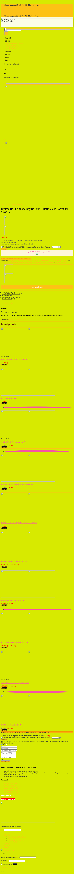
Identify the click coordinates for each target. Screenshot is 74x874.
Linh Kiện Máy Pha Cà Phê (47, 260)
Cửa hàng (7, 12)
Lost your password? (7, 867)
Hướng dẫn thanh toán (11, 789)
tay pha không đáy (61, 262)
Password (4, 861)
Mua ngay (4, 249)
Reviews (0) (8, 303)
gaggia (37, 262)
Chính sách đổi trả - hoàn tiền (13, 787)
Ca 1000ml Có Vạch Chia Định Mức (12, 725)
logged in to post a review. (17, 319)
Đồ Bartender (6, 295)
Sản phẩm (7, 835)
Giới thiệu (6, 845)
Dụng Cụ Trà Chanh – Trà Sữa (17, 837)
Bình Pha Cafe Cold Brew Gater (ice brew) (14, 561)
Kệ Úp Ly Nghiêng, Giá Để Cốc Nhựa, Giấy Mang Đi (17, 484)
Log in (14, 864)
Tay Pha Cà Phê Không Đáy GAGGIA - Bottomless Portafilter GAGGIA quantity (27, 247)
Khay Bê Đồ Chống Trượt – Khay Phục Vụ (14, 600)
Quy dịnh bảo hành (9, 785)
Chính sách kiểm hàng (11, 792)
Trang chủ (7, 833)
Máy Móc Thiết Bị (61, 260)
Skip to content (5, 1)
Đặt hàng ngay (5, 761)
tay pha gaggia (50, 262)
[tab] (38, 303)
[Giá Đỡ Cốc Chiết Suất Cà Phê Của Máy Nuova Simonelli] (8, 234)
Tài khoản (7, 9)
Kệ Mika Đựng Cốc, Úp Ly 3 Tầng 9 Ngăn (14, 359)
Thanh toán (8, 10)
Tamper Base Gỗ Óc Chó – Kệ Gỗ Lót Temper (15, 683)
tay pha (42, 262)
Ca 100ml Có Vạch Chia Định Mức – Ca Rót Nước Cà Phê (19, 523)
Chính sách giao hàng (10, 783)
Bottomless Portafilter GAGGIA (25, 262)
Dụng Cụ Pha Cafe (14, 260)
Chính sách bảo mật (10, 790)
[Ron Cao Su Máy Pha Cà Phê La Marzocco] (8, 225)
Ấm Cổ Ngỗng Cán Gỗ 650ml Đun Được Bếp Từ (16, 642)
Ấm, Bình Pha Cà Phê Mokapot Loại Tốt (13, 442)
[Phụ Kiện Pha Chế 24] (8, 20)
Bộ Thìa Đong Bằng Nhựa (9, 398)
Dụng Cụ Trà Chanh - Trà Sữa (13, 204)
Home (2, 204)
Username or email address (10, 857)
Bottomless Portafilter (8, 262)
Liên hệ (6, 847)
